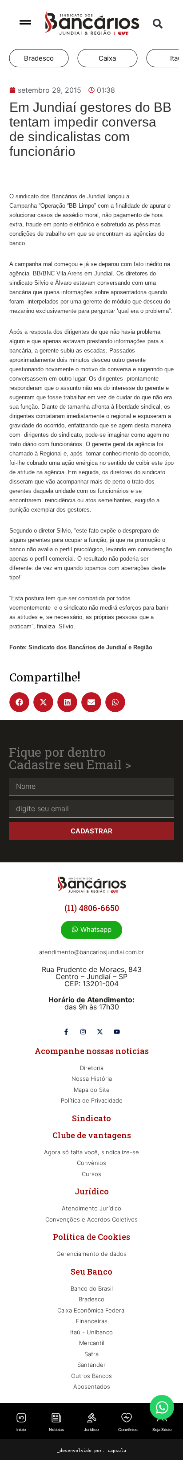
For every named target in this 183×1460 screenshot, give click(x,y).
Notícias (56, 1429)
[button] (158, 24)
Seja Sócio (161, 1429)
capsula (116, 1450)
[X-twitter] (100, 1031)
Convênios (128, 1429)
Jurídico (91, 1429)
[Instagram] (83, 1031)
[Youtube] (117, 1031)
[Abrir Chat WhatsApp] (162, 1407)
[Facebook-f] (66, 1031)
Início (21, 1429)
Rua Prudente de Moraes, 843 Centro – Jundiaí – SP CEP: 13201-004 (92, 976)
